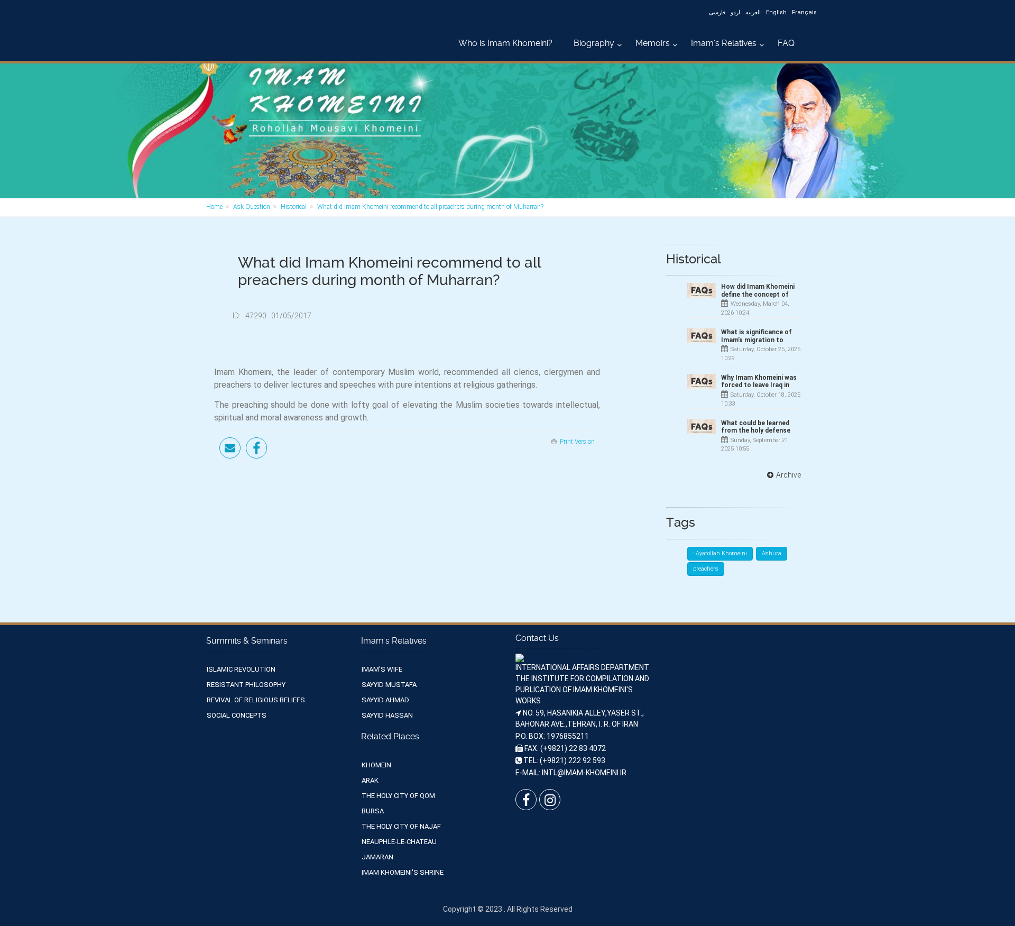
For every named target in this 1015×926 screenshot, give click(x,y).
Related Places (390, 736)
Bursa (373, 811)
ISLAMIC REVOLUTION (241, 669)
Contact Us (537, 638)
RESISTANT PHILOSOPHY (246, 685)
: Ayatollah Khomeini (720, 553)
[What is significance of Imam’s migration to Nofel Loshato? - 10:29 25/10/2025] (701, 335)
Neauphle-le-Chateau (399, 842)
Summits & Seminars (247, 641)
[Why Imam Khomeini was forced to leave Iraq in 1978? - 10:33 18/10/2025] (701, 381)
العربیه (753, 12)
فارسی (717, 12)
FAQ (786, 43)
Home (214, 206)
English (776, 12)
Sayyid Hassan (387, 715)
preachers (705, 568)
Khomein (376, 765)
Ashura (771, 553)
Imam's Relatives (723, 43)
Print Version (577, 441)
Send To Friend (230, 448)
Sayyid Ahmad (385, 700)
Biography (594, 43)
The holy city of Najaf (401, 826)
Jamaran (377, 857)
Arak (370, 780)
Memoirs (652, 43)
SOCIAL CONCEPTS (236, 715)
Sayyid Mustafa (389, 685)
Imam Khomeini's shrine (403, 872)
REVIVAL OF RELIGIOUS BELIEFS (256, 700)
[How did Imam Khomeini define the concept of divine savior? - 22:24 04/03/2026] (701, 290)
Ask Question (251, 206)
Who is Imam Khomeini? (505, 43)
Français (804, 12)
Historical (294, 206)
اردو (735, 12)
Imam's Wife (382, 669)
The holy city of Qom (398, 796)
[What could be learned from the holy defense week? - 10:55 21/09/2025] (701, 426)
